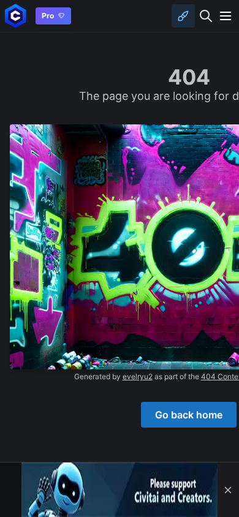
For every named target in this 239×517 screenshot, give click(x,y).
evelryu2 (138, 376)
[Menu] (225, 16)
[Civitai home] (15, 15)
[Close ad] (228, 489)
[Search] (205, 16)
